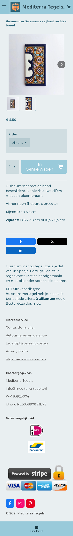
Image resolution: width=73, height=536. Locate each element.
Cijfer (13, 134)
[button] (13, 104)
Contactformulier (20, 327)
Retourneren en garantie (26, 335)
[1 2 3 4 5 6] (12, 167)
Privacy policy (17, 351)
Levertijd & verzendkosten (27, 343)
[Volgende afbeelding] (61, 64)
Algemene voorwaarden (26, 359)
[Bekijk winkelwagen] (68, 7)
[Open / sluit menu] (4, 7)
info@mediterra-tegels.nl (26, 388)
